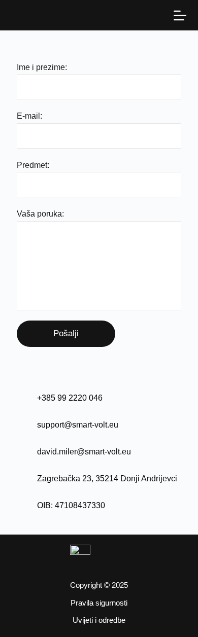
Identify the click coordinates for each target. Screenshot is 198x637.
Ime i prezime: (42, 67)
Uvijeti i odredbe (99, 620)
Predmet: (33, 165)
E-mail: (29, 116)
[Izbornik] (180, 15)
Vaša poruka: (40, 213)
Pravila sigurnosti (99, 602)
